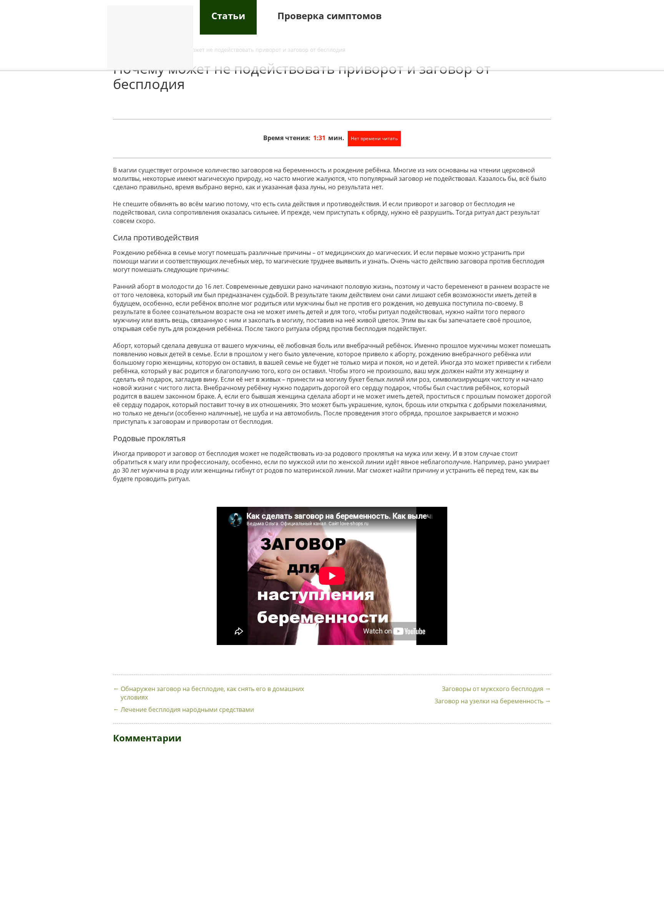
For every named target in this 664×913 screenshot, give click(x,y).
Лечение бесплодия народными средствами (187, 709)
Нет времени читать (374, 138)
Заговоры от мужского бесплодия (492, 689)
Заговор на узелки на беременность (489, 701)
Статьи (228, 15)
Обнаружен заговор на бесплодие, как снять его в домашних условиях (212, 693)
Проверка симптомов (329, 15)
